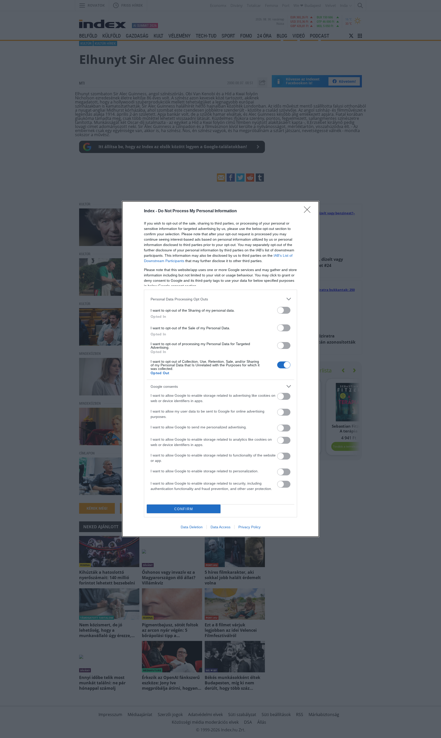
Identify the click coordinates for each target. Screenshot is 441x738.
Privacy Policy (249, 527)
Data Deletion (192, 527)
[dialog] (220, 369)
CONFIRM (183, 509)
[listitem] (220, 299)
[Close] (309, 211)
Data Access (220, 527)
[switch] (283, 310)
